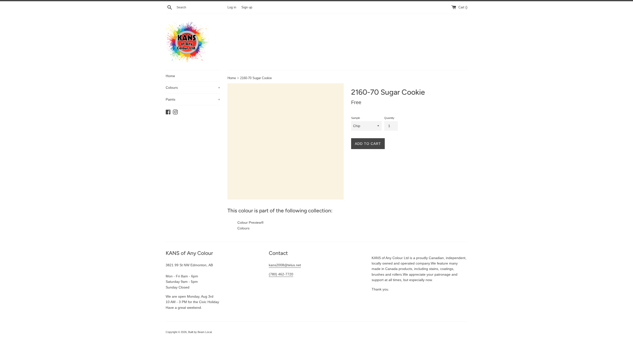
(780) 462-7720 (281, 274)
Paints (193, 99)
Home (170, 76)
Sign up (246, 7)
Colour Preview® (250, 222)
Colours (193, 87)
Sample (355, 117)
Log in (231, 7)
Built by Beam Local (200, 332)
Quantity (389, 117)
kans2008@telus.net (285, 265)
